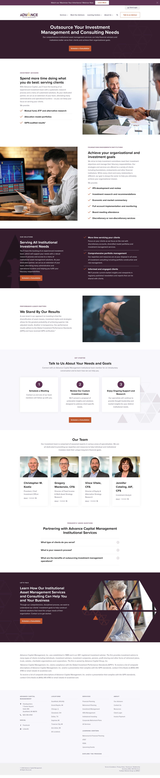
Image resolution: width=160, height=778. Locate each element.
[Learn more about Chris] (34, 466)
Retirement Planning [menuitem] (89, 705)
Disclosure (129, 767)
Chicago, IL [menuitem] (55, 709)
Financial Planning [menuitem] (88, 701)
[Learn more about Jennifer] (126, 466)
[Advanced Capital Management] (33, 15)
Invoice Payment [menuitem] (119, 716)
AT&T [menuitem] (84, 739)
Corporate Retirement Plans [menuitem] (92, 720)
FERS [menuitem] (84, 743)
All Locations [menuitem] (55, 732)
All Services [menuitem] (86, 724)
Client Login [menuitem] (118, 713)
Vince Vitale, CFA (93, 485)
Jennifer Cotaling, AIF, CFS (124, 487)
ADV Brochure (136, 769)
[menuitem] (132, 7)
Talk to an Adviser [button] (130, 15)
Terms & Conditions (110, 767)
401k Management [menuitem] (88, 713)
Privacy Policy (121, 767)
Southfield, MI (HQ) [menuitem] (57, 701)
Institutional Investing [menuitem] (89, 716)
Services (63, 15)
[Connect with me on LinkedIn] (35, 498)
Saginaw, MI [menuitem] (55, 720)
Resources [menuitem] (117, 709)
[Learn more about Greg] (65, 466)
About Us (107, 15)
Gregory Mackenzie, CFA (65, 485)
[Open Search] (117, 15)
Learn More (102, 2)
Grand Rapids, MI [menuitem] (57, 705)
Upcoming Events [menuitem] (88, 747)
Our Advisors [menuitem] (118, 701)
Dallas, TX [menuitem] (54, 716)
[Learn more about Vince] (95, 466)
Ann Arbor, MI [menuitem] (56, 728)
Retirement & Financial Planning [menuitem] (93, 736)
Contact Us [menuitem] (117, 705)
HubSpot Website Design (126, 771)
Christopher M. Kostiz (33, 485)
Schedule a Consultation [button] (80, 48)
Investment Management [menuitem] (91, 709)
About (26, 498)
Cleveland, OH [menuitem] (56, 713)
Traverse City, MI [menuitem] (57, 724)
